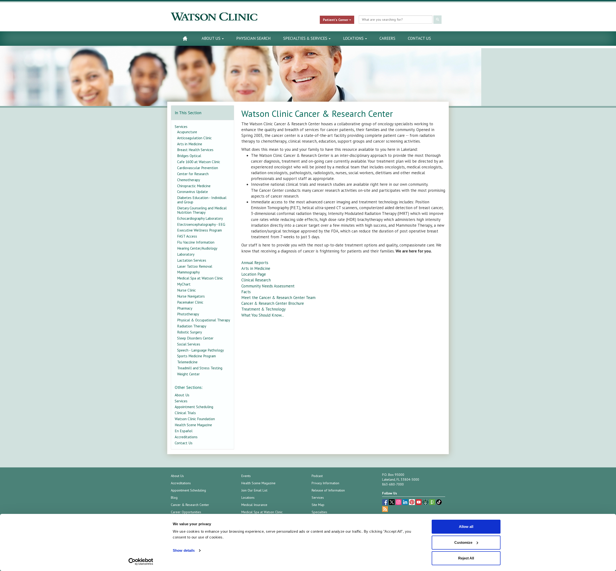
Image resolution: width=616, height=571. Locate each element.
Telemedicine (187, 361)
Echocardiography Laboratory (200, 218)
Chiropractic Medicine (194, 185)
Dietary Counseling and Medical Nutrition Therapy (202, 210)
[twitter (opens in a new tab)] (392, 502)
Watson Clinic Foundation (195, 418)
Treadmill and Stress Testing (199, 367)
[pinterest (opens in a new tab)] (412, 502)
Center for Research (193, 173)
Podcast (317, 476)
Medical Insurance (254, 505)
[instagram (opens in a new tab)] (399, 502)
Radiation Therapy (191, 326)
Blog (174, 497)
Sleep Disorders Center (195, 338)
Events (246, 476)
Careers (387, 38)
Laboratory (185, 254)
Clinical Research (256, 280)
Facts (246, 291)
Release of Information (328, 490)
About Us (211, 38)
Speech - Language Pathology (200, 350)
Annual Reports (254, 262)
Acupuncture (187, 131)
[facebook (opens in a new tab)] (385, 502)
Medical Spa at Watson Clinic (200, 278)
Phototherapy (188, 314)
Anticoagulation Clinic (194, 137)
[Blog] (385, 509)
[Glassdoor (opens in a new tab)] (432, 502)
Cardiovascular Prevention (197, 167)
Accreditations (186, 436)
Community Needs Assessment (268, 286)
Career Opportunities (186, 512)
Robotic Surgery (189, 332)
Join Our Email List (254, 490)
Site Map (318, 505)
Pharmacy (184, 308)
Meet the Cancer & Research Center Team (278, 297)
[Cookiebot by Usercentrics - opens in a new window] (141, 561)
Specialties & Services (305, 38)
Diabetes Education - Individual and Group (201, 199)
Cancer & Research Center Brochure (272, 303)
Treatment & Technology (263, 309)
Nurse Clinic (186, 290)
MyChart (184, 284)
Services (181, 126)
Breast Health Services (195, 149)
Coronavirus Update (192, 191)
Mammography (188, 272)
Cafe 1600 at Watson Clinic (198, 161)
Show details (184, 550)
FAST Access (187, 236)
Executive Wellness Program (199, 230)
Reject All (466, 558)
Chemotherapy (188, 179)
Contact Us (419, 38)
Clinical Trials (185, 412)
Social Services (188, 344)
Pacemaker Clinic (190, 302)
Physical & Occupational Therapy (203, 320)
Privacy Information (325, 483)
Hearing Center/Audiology (197, 248)
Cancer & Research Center (190, 505)
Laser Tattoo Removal (194, 266)
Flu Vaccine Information (195, 242)
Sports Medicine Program (196, 355)
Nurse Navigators (191, 296)
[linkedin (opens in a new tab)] (405, 502)
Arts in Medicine (255, 268)
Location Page (253, 274)
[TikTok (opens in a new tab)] (439, 502)
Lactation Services (191, 260)
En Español (183, 430)
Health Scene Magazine (193, 424)
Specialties (319, 512)
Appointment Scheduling (194, 406)
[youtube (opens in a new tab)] (419, 502)
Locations (354, 38)
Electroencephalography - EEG (201, 224)
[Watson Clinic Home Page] (184, 38)
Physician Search (253, 38)
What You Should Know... (263, 315)
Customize (463, 542)
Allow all (466, 527)
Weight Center (188, 374)
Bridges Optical (189, 155)
